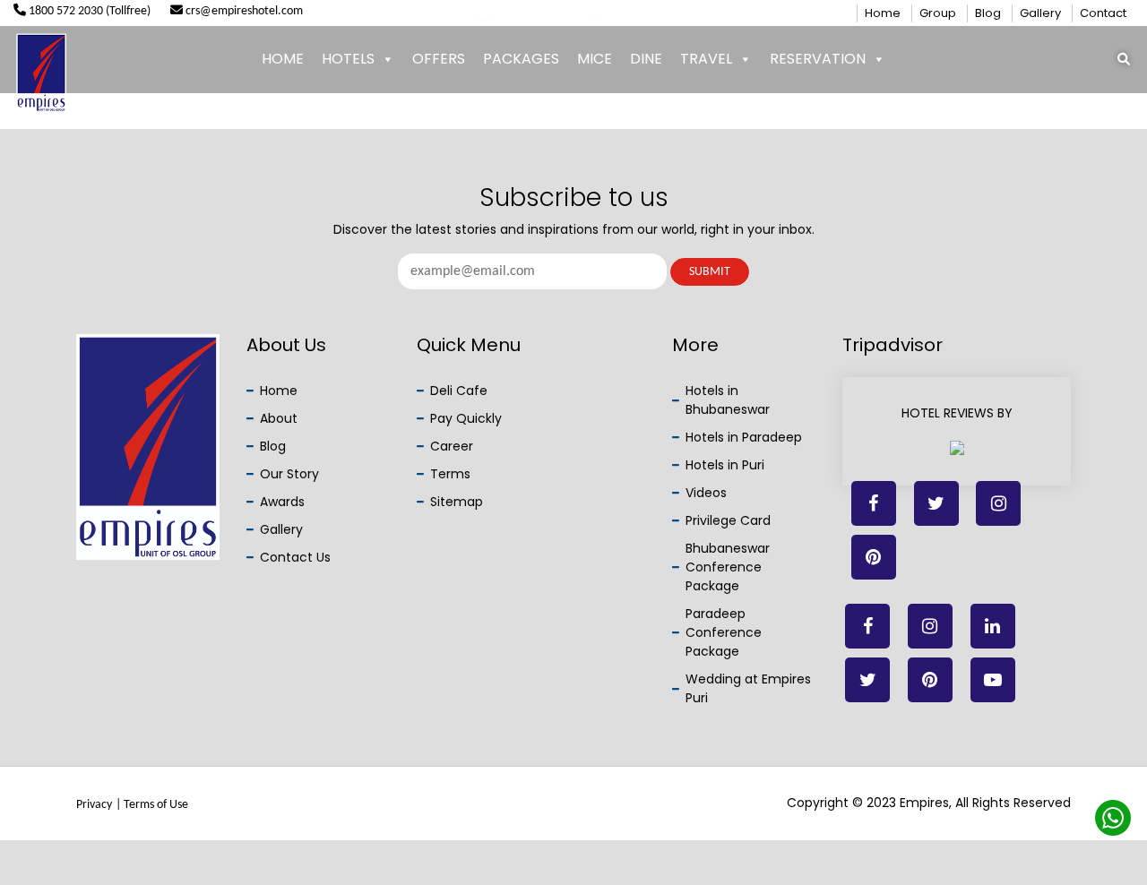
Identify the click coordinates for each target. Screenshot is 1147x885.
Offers (438, 58)
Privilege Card (728, 520)
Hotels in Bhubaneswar (728, 400)
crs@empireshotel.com (243, 11)
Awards (282, 502)
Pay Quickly (466, 418)
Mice (594, 58)
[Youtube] (992, 679)
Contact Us (295, 557)
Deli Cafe (458, 391)
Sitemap (456, 502)
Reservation (818, 58)
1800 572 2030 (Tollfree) (88, 11)
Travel (706, 58)
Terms (450, 474)
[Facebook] (873, 503)
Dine (646, 58)
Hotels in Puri (725, 465)
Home (883, 12)
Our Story (289, 474)
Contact (1103, 12)
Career (451, 446)
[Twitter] (936, 503)
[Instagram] (930, 626)
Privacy (94, 805)
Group (937, 12)
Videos (706, 493)
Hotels (348, 58)
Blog (988, 12)
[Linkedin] (998, 503)
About (279, 418)
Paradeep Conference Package (724, 632)
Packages (521, 58)
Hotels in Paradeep (744, 437)
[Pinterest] (930, 679)
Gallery (1040, 12)
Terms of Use (156, 805)
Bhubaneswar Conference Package (728, 567)
